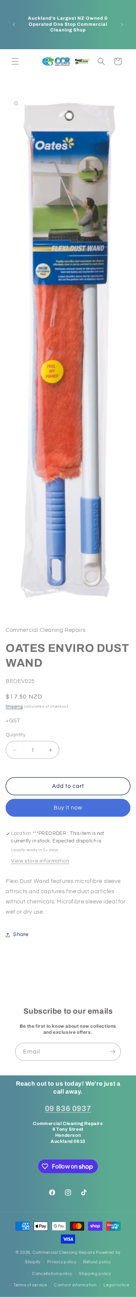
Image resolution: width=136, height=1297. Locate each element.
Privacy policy (61, 1262)
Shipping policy (95, 1274)
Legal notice (116, 1285)
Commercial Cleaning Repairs (63, 1252)
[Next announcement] (122, 24)
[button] (15, 61)
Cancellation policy (52, 1274)
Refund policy (97, 1262)
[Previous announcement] (14, 24)
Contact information (75, 1285)
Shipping (14, 706)
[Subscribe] (112, 1052)
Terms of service (30, 1285)
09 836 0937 (68, 1108)
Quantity (15, 735)
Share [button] (21, 934)
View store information (40, 861)
